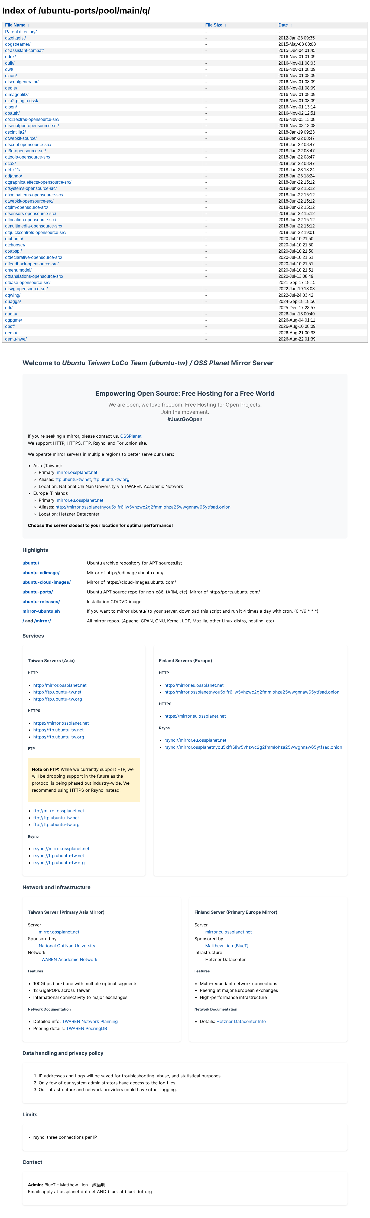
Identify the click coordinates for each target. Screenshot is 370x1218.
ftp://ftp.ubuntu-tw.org (56, 824)
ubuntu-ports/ (37, 592)
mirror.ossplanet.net (77, 472)
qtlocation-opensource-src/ (30, 219)
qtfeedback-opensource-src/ (32, 264)
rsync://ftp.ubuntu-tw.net (58, 855)
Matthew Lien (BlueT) (227, 945)
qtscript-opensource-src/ (28, 144)
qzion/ (11, 75)
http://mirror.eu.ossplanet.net (194, 685)
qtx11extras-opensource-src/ (32, 119)
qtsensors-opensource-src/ (30, 213)
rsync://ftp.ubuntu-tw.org (59, 862)
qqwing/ (12, 295)
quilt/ (9, 63)
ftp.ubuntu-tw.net (73, 479)
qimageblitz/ (16, 94)
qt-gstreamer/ (17, 44)
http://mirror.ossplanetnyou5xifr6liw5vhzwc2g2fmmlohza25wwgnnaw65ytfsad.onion (143, 507)
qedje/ (11, 88)
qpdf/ (10, 326)
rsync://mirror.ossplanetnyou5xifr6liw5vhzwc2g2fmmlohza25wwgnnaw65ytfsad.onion (253, 747)
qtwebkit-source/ (21, 138)
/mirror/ (42, 620)
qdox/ (10, 56)
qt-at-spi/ (13, 251)
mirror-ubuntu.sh (41, 611)
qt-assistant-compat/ (24, 50)
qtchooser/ (15, 245)
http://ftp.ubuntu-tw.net (57, 692)
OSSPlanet (131, 436)
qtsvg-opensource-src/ (26, 288)
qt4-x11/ (12, 169)
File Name (15, 25)
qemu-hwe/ (16, 339)
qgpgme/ (13, 320)
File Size (213, 25)
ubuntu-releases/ (41, 601)
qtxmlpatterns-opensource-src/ (34, 195)
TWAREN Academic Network (68, 959)
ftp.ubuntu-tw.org (111, 479)
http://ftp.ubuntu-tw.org (57, 699)
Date (283, 25)
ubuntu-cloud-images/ (46, 582)
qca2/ (10, 163)
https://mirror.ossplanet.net (61, 723)
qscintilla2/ (15, 132)
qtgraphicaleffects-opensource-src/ (38, 182)
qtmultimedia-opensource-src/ (33, 226)
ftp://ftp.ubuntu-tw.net (56, 817)
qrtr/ (8, 307)
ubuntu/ (30, 563)
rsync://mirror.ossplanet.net (61, 848)
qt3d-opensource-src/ (25, 150)
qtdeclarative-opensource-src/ (33, 257)
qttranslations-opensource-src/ (34, 276)
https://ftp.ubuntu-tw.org (58, 737)
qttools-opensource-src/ (27, 157)
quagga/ (13, 301)
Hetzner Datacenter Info (241, 1021)
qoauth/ (12, 113)
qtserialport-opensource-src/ (32, 125)
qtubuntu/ (14, 238)
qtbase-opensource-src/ (27, 282)
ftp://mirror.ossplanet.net (58, 810)
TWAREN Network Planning (90, 1021)
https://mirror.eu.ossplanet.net (195, 716)
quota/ (11, 314)
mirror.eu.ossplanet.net (80, 500)
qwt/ (9, 69)
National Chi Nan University (67, 945)
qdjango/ (13, 176)
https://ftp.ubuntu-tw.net (58, 729)
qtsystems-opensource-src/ (31, 188)
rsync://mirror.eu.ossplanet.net (195, 740)
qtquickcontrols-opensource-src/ (35, 232)
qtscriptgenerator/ (21, 82)
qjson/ (11, 107)
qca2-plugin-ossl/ (21, 100)
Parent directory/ (21, 31)
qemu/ (11, 333)
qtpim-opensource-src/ (26, 207)
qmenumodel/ (18, 270)
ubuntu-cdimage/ (41, 572)
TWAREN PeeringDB (86, 1028)
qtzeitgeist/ (15, 38)
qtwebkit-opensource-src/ (29, 201)
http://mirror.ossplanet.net (60, 685)
